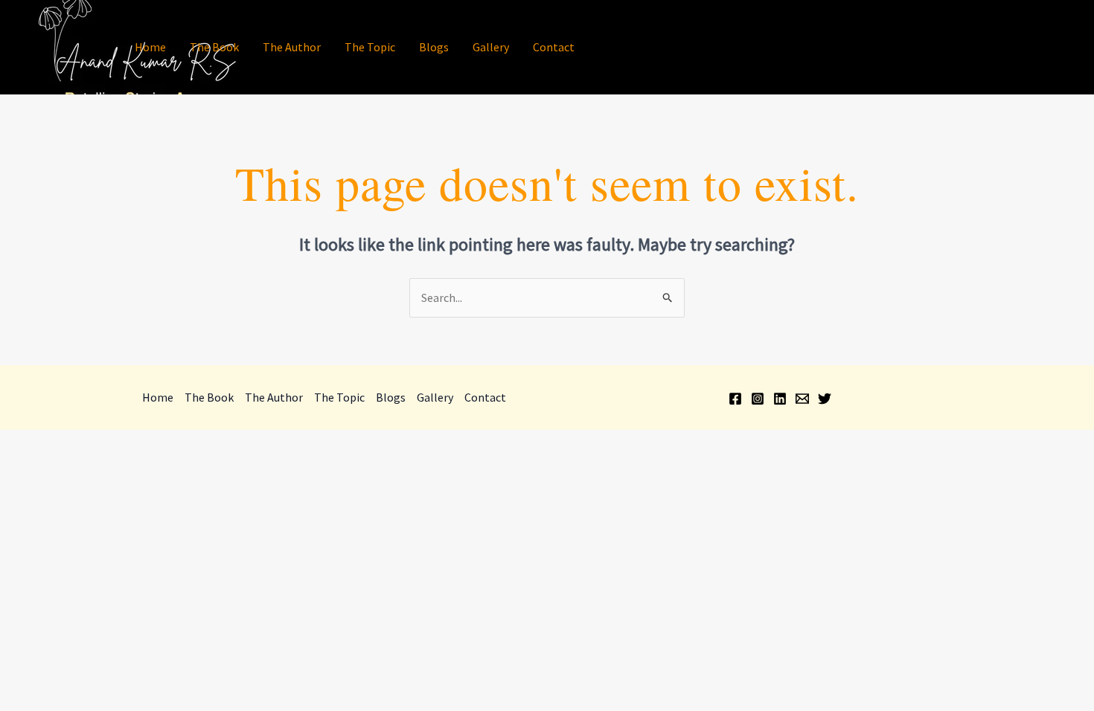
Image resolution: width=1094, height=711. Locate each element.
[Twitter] (994, 48)
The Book (214, 46)
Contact (554, 46)
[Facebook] (905, 48)
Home (150, 46)
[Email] (972, 48)
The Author (292, 46)
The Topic (370, 46)
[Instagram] (927, 48)
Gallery (491, 46)
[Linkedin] (949, 48)
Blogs (434, 46)
